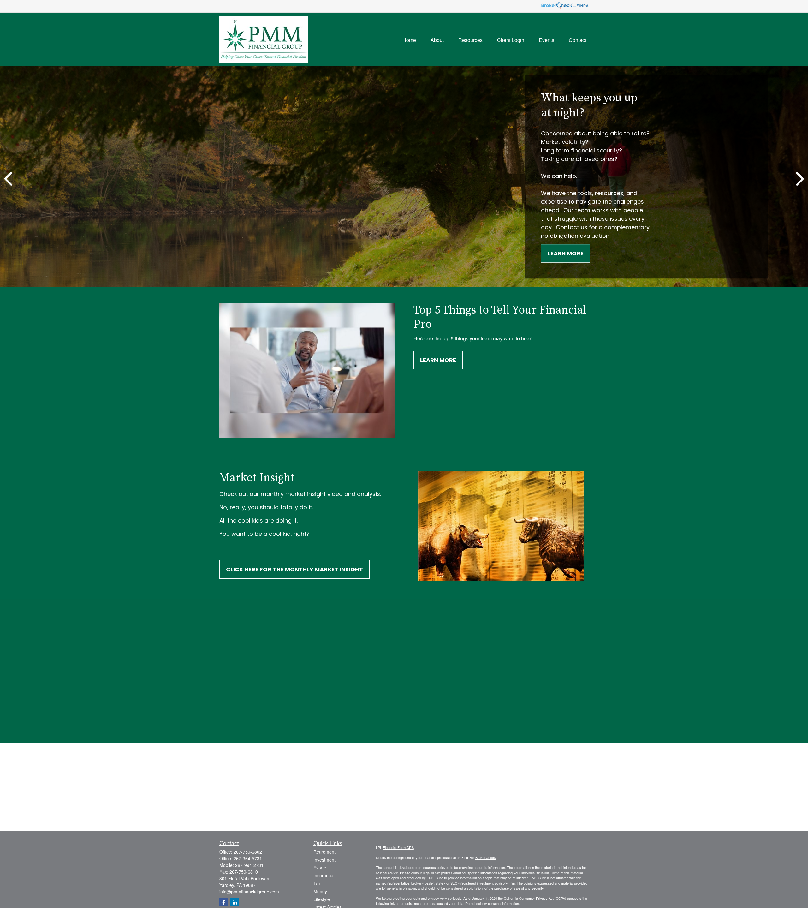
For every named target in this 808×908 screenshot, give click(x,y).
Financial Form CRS (398, 847)
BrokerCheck (485, 857)
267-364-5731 (248, 858)
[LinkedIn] (234, 902)
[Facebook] (223, 902)
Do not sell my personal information (492, 903)
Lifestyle (321, 899)
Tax (317, 883)
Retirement (324, 852)
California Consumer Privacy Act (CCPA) (535, 898)
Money (320, 891)
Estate (319, 867)
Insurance (323, 875)
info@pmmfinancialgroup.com (249, 891)
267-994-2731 (249, 865)
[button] (409, 39)
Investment (324, 860)
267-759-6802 (248, 852)
